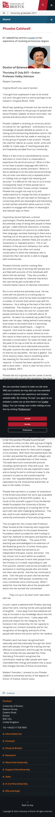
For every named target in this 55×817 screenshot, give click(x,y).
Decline (27, 424)
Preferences (27, 430)
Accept (27, 418)
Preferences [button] (24, 409)
